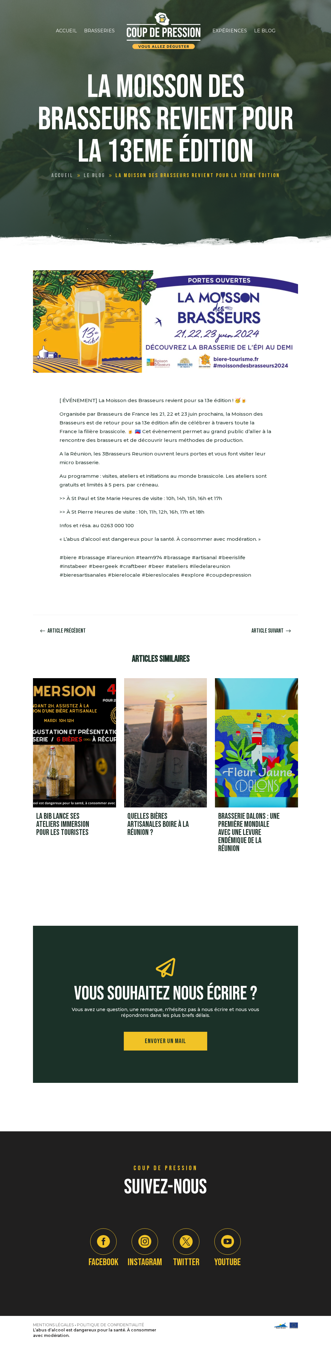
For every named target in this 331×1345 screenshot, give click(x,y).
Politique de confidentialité (110, 1324)
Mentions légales (53, 1324)
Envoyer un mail (165, 1041)
